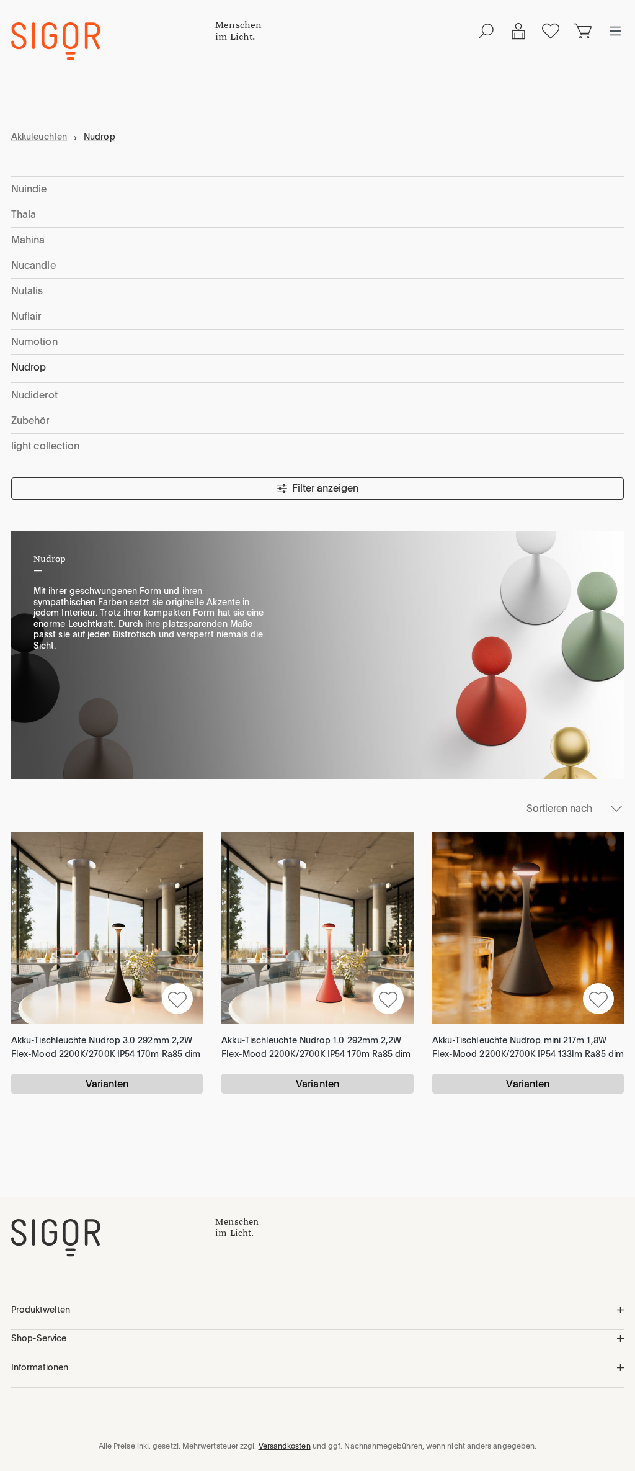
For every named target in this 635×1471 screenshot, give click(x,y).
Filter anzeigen (325, 488)
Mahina (28, 240)
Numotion (34, 342)
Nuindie (29, 189)
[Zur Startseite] (113, 1237)
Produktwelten (40, 1310)
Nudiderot (34, 395)
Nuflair (26, 316)
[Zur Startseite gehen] (113, 41)
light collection (45, 446)
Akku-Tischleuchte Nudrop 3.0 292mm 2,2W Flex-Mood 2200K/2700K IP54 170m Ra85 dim (105, 1047)
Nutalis (27, 291)
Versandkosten (285, 1446)
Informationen (39, 1367)
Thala (23, 214)
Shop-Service (38, 1338)
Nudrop (28, 367)
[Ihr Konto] (518, 31)
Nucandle (33, 265)
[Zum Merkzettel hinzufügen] (177, 998)
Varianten (107, 1084)
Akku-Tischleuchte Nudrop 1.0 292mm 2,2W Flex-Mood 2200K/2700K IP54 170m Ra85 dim (316, 1047)
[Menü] (615, 31)
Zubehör (30, 420)
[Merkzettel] (550, 31)
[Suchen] (486, 31)
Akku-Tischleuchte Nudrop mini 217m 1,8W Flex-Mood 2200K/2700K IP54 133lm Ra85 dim (528, 1047)
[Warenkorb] (583, 31)
